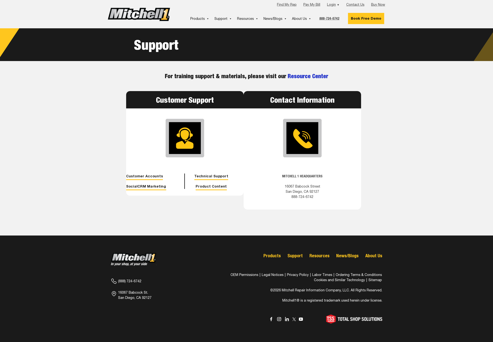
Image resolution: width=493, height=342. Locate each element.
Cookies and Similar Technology (339, 280)
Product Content (211, 186)
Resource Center (308, 76)
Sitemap (375, 280)
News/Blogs (272, 19)
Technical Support (211, 176)
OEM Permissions (244, 275)
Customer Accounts (144, 176)
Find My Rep (287, 5)
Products (197, 19)
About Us (299, 19)
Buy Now (378, 5)
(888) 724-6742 (129, 281)
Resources (245, 19)
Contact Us (355, 5)
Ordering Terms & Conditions (359, 275)
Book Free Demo (366, 18)
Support (220, 19)
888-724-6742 (329, 18)
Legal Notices (272, 275)
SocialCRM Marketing (146, 186)
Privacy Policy (298, 275)
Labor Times (321, 275)
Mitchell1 (139, 14)
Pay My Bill (311, 5)
